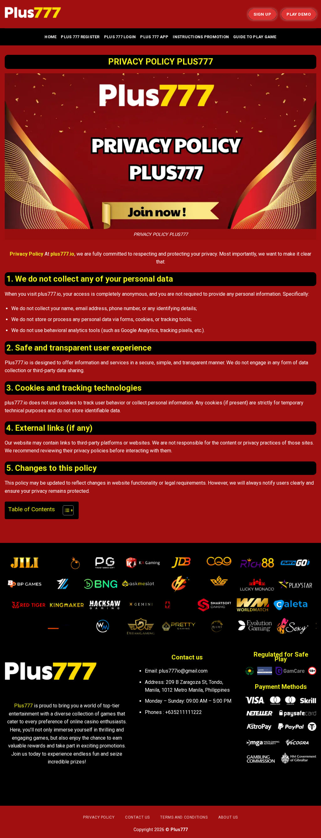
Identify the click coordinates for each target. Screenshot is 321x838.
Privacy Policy (26, 254)
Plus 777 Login (120, 36)
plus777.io (62, 254)
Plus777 (23, 706)
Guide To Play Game (254, 36)
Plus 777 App (154, 36)
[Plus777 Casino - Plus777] (36, 14)
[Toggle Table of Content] (65, 510)
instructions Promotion (201, 36)
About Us (228, 817)
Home (50, 36)
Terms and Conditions (184, 817)
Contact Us (137, 817)
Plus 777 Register (80, 36)
